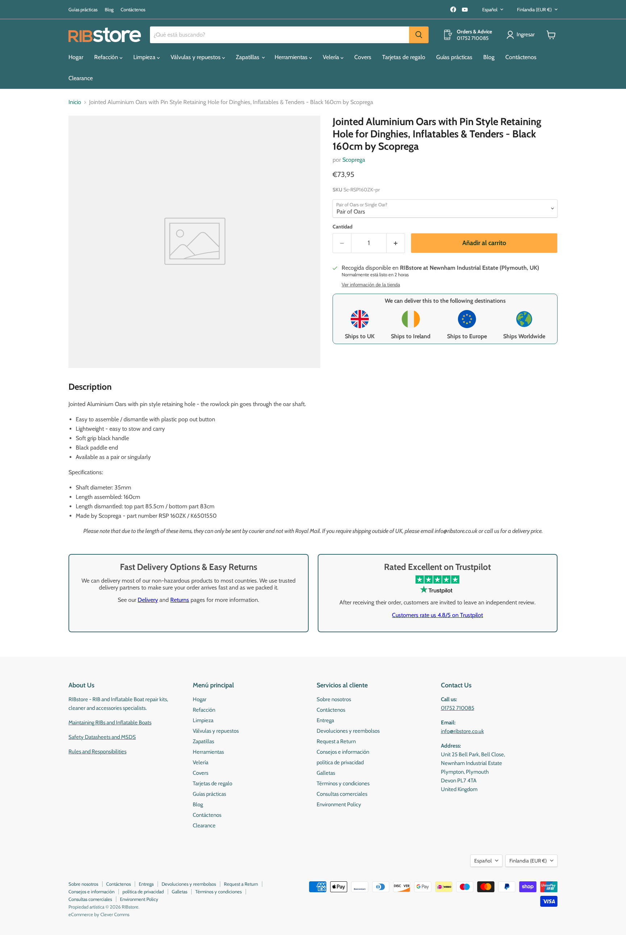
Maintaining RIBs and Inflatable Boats (109, 722)
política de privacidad (340, 762)
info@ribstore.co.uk (462, 731)
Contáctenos (133, 9)
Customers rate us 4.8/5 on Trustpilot (437, 615)
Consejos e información (343, 752)
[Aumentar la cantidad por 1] (396, 243)
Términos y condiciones (343, 783)
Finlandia (534, 9)
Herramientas (292, 57)
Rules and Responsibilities (97, 751)
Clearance (80, 78)
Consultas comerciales (342, 794)
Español (489, 9)
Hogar (75, 57)
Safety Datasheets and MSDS (102, 737)
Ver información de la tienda (371, 284)
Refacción (107, 57)
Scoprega (353, 159)
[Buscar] (419, 34)
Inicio (74, 102)
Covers (362, 57)
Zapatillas (248, 57)
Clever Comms (114, 914)
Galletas (326, 773)
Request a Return (336, 741)
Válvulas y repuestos (196, 57)
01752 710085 (457, 708)
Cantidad (342, 226)
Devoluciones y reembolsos (348, 731)
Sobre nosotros (334, 699)
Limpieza (145, 57)
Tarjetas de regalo (403, 57)
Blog (109, 9)
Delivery (148, 599)
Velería (332, 57)
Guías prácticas (82, 9)
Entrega (325, 720)
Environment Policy (339, 804)
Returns (179, 599)
